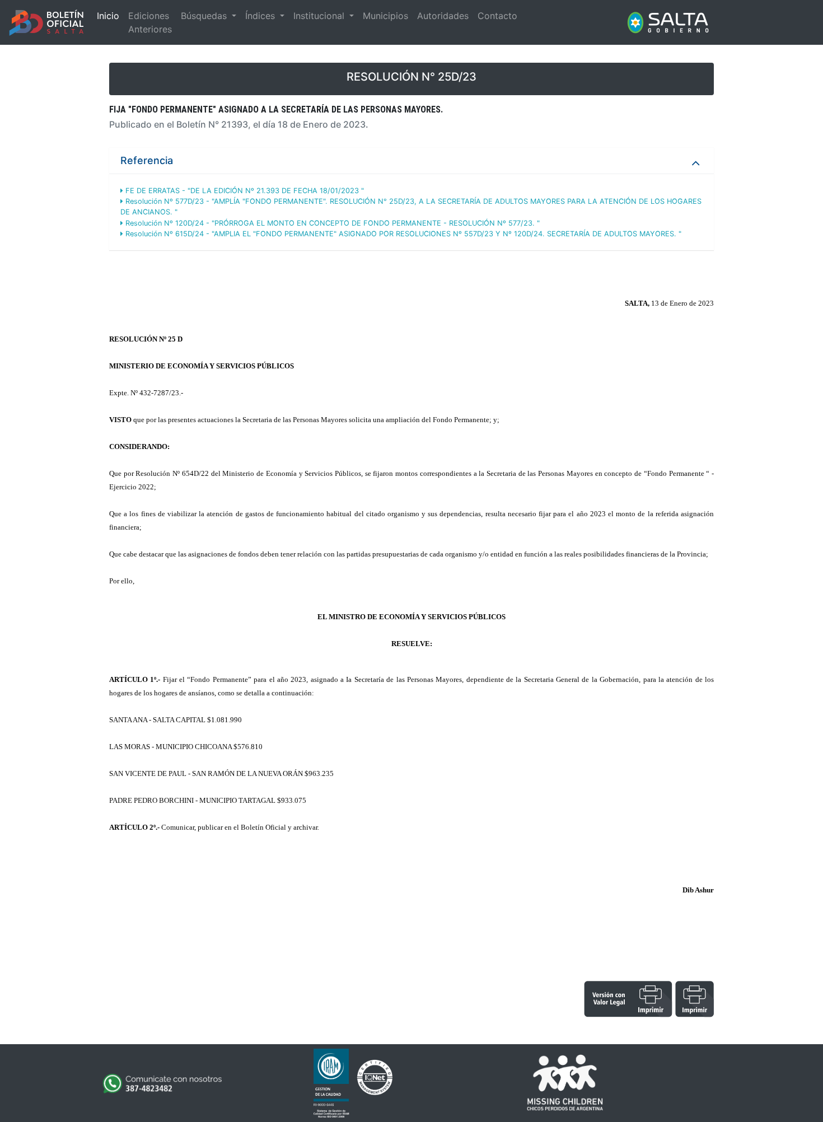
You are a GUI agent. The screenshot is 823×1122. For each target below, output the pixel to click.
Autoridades (443, 15)
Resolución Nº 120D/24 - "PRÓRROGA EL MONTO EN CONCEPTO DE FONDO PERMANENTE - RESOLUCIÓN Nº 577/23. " (331, 223)
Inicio (108, 15)
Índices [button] (261, 15)
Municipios (385, 15)
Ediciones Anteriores (150, 22)
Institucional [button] (320, 15)
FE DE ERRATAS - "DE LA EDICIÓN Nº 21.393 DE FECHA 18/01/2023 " (243, 190)
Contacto (497, 15)
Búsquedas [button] (205, 15)
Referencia (146, 160)
